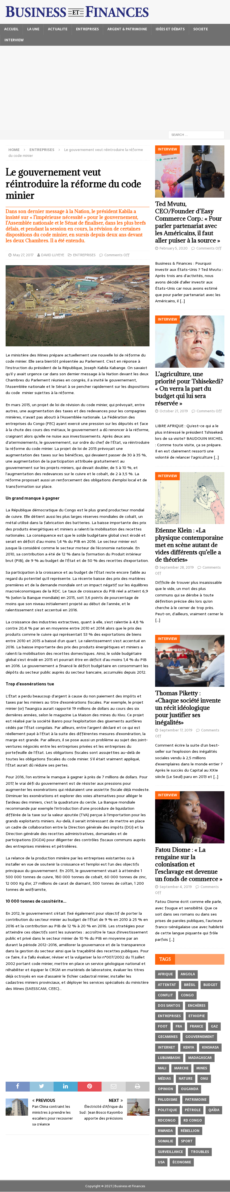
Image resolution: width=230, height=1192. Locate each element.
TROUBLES (200, 1152)
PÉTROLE (193, 1110)
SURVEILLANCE (170, 1152)
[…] (182, 301)
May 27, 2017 (23, 255)
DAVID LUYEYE (52, 255)
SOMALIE (165, 1141)
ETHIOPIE (196, 1016)
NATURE (185, 1078)
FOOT (163, 1026)
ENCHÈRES (196, 1005)
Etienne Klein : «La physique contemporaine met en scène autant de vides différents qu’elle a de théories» (189, 545)
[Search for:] (196, 134)
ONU (204, 1078)
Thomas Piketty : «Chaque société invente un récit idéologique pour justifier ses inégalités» (188, 707)
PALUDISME (167, 1099)
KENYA (188, 1047)
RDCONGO (167, 1120)
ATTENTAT (167, 985)
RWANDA (165, 1131)
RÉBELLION (190, 1131)
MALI (162, 1068)
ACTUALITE (57, 29)
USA (161, 1162)
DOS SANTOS (169, 1005)
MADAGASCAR (200, 1058)
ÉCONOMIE (182, 1162)
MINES (201, 1068)
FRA (179, 1026)
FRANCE (196, 1026)
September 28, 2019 (177, 567)
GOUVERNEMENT (199, 1037)
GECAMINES (168, 1037)
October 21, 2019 (174, 411)
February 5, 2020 (174, 248)
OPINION (165, 1089)
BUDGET (210, 985)
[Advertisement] (115, 88)
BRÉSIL (190, 985)
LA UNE (33, 29)
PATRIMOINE (195, 1099)
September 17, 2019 (176, 730)
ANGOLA (188, 974)
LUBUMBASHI (169, 1058)
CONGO (187, 995)
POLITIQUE (167, 1110)
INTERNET (166, 1047)
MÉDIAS (164, 1078)
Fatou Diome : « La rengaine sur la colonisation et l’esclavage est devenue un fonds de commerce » (188, 864)
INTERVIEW (14, 40)
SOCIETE (200, 29)
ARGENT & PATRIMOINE (127, 29)
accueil (11, 29)
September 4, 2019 (176, 887)
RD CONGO (192, 1120)
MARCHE (181, 1068)
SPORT (187, 1141)
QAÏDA (213, 1110)
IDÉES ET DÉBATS (170, 29)
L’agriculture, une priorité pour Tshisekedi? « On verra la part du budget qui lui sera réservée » (189, 388)
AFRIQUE (165, 974)
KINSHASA (210, 1047)
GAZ (214, 1026)
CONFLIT (165, 995)
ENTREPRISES (87, 29)
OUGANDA (189, 1089)
